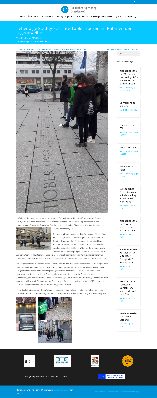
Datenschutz (112, 391)
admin (125, 234)
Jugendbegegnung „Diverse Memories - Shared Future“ (128, 225)
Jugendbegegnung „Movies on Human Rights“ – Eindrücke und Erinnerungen (129, 77)
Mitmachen (46, 17)
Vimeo (58, 376)
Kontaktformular (61, 390)
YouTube (50, 376)
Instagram (29, 376)
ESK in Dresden (128, 147)
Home (22, 17)
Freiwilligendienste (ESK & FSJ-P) (105, 17)
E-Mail (22, 393)
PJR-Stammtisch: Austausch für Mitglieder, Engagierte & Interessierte (128, 256)
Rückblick (81, 17)
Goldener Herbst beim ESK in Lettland (129, 316)
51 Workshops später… (127, 104)
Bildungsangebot (64, 17)
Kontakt (128, 17)
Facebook (40, 376)
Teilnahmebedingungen (130, 391)
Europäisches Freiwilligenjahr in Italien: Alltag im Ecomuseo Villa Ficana (128, 195)
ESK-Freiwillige (128, 88)
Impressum (100, 391)
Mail (65, 376)
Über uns (32, 17)
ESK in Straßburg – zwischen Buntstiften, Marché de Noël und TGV (129, 288)
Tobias (125, 206)
